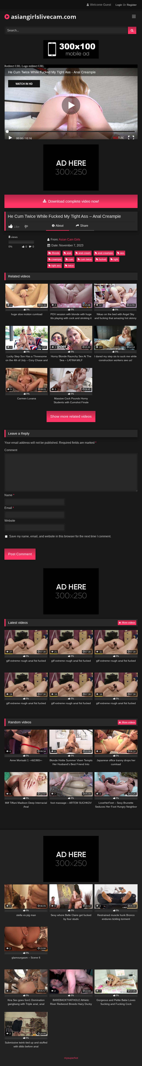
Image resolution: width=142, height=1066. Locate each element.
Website (9, 520)
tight (116, 259)
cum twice (86, 259)
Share (84, 225)
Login (119, 4)
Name (9, 495)
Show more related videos (71, 416)
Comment (10, 450)
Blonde (55, 253)
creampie (56, 259)
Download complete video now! (73, 201)
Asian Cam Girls (69, 239)
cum (71, 259)
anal (69, 253)
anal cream (84, 253)
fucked (102, 259)
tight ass (56, 265)
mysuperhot (71, 1057)
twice (71, 265)
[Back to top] (130, 1055)
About (59, 225)
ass (122, 253)
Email (9, 507)
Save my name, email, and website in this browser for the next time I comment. (60, 536)
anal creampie (105, 253)
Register (132, 4)
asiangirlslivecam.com (42, 17)
